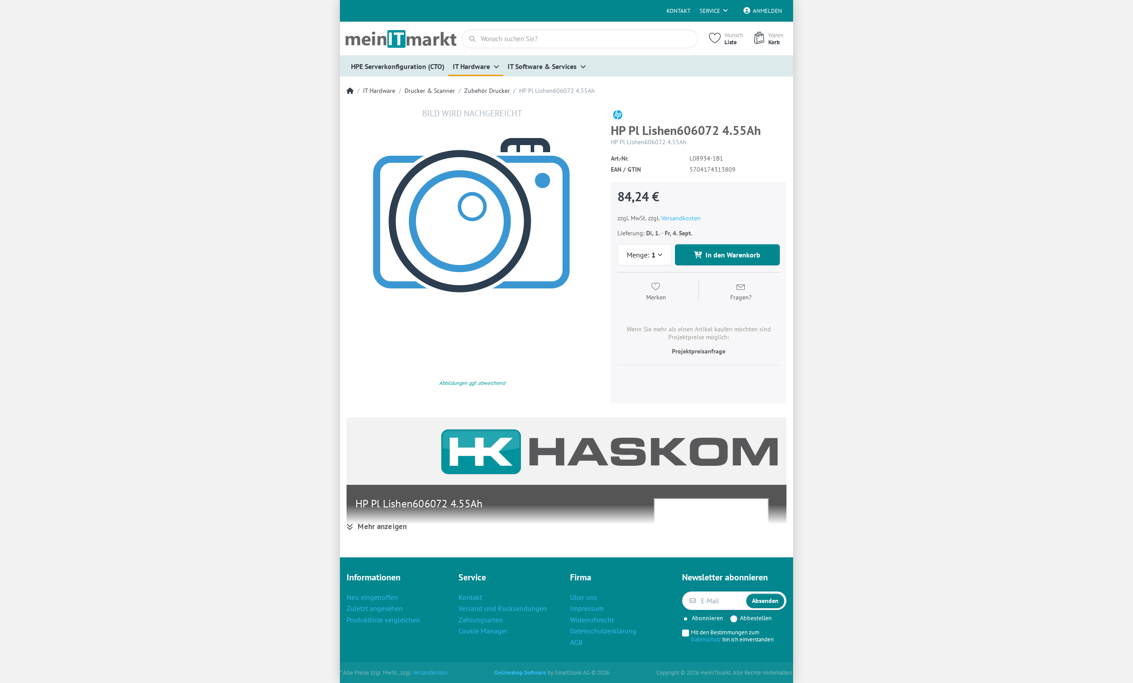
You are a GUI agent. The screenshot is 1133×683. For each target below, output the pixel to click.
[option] (472, 233)
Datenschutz (706, 639)
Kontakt (678, 11)
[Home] (350, 91)
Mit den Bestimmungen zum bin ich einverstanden (732, 635)
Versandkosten (681, 218)
